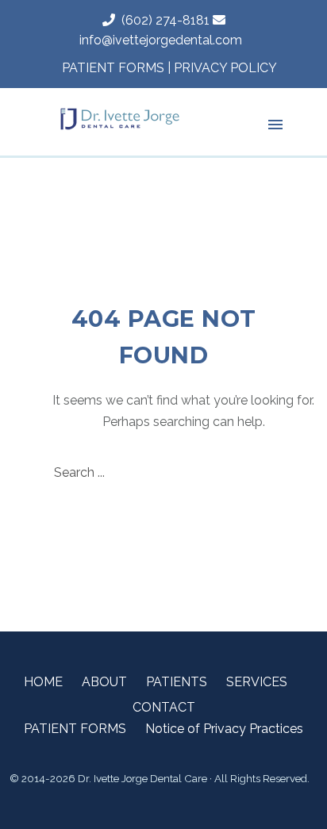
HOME (43, 681)
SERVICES (256, 681)
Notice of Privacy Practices (224, 728)
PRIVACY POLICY (225, 67)
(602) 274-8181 (162, 20)
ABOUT (104, 681)
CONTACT (164, 707)
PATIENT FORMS (113, 67)
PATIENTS (176, 681)
